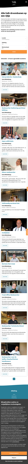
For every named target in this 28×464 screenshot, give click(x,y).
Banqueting (14, 397)
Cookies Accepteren (14, 453)
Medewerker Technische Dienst (13, 326)
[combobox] (14, 43)
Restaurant (14, 396)
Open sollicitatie (7, 141)
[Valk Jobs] (14, 3)
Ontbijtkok (6, 233)
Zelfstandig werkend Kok (10, 203)
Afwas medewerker (8, 172)
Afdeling (4, 42)
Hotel (14, 394)
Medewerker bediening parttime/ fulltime (13, 109)
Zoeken (14, 51)
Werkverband (5, 47)
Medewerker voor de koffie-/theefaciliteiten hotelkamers (10, 359)
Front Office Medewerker (10, 295)
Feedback (27, 189)
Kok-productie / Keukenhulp (11, 77)
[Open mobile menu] (26, 1)
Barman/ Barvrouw (8, 264)
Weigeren (14, 457)
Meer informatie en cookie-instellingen (14, 461)
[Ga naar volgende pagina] (16, 379)
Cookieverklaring (15, 441)
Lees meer (5, 89)
